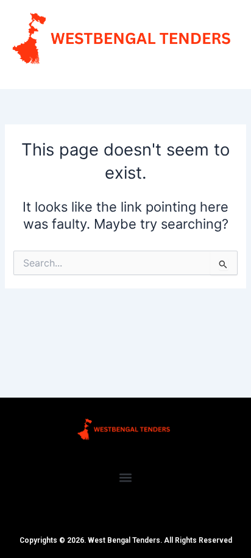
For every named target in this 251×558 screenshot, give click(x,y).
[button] (126, 477)
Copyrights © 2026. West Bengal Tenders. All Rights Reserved (125, 540)
